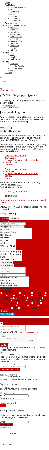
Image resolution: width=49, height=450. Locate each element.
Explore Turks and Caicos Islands (21, 160)
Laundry (19, 295)
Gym (10, 295)
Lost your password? (28, 332)
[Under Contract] (8, 246)
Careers (9, 165)
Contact (8, 73)
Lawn (28, 295)
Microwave (38, 295)
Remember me (10, 332)
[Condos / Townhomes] (11, 254)
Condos (13, 16)
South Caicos (15, 39)
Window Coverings (29, 308)
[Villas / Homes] (11, 259)
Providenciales (16, 37)
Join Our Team (16, 68)
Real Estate (10, 5)
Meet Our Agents (17, 66)
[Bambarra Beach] (16, 232)
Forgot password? (8, 403)
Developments (11, 23)
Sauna (36, 303)
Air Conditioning (10, 293)
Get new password (10, 369)
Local (12, 55)
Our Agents (10, 158)
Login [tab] (8, 319)
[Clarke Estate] (14, 283)
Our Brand (14, 64)
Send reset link (6, 425)
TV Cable (22, 306)
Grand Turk (14, 30)
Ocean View (33, 300)
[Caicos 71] (14, 280)
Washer (33, 306)
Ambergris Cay (16, 41)
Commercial (15, 19)
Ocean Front (19, 300)
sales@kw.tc (11, 196)
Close (13, 218)
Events (13, 70)
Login (4, 345)
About (7, 61)
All (11, 10)
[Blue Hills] (16, 237)
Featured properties (18, 7)
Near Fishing (35, 298)
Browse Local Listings (15, 156)
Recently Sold (15, 21)
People (13, 57)
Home (7, 3)
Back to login (6, 427)
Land (12, 14)
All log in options (7, 393)
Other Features (7, 290)
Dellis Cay (14, 43)
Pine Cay (13, 48)
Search (4, 311)
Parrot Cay (14, 46)
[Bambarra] (16, 229)
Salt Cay (13, 50)
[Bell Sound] (16, 235)
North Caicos (15, 32)
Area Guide (14, 28)
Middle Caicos (15, 34)
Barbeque (26, 293)
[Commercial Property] (11, 251)
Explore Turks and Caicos (15, 25)
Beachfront (38, 293)
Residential (14, 12)
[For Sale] (8, 240)
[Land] (11, 257)
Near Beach (20, 298)
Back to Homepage (9, 107)
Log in (3, 405)
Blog (7, 52)
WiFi (15, 308)
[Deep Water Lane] (14, 286)
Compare (4, 218)
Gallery (8, 162)
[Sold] (8, 243)
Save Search (7, 314)
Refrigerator (25, 303)
